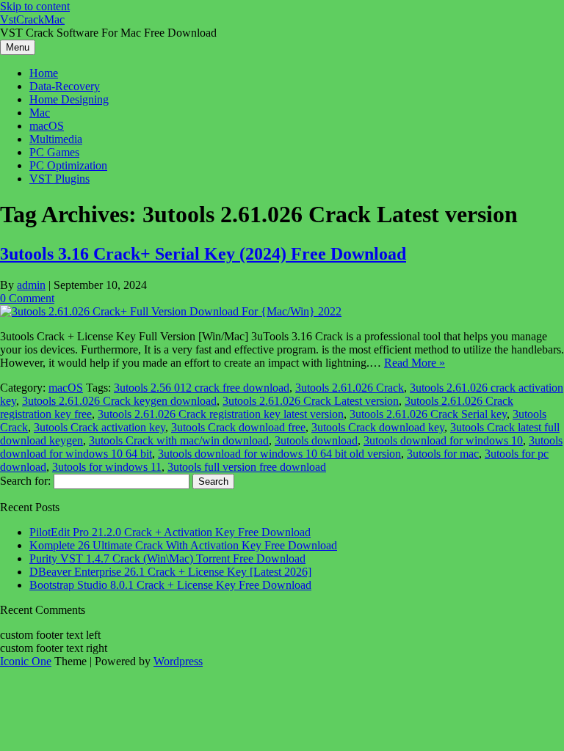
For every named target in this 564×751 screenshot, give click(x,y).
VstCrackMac (32, 19)
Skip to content (35, 6)
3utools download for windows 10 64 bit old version (279, 453)
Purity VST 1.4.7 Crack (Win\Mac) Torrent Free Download (167, 558)
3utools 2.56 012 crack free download (201, 387)
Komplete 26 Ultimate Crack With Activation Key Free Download (183, 545)
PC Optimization (68, 165)
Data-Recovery (64, 86)
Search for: (25, 481)
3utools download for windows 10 (443, 440)
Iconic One (25, 661)
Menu (17, 47)
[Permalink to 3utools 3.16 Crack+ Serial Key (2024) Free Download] (170, 311)
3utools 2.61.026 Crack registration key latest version (221, 414)
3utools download (316, 440)
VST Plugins (59, 178)
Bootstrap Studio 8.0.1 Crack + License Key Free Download (170, 585)
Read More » (414, 362)
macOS (46, 126)
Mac (39, 112)
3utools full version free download (246, 467)
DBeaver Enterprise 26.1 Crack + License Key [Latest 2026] (170, 571)
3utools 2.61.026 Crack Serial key (428, 414)
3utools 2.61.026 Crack (349, 387)
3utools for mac (443, 453)
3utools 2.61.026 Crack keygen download (119, 401)
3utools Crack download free (238, 427)
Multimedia (55, 139)
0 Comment (27, 298)
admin (31, 285)
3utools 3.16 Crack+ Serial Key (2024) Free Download (203, 253)
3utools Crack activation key (99, 427)
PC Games (54, 152)
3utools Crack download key (377, 427)
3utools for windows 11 (107, 467)
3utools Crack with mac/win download (179, 440)
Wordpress (178, 661)
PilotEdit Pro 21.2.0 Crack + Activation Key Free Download (170, 532)
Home (43, 73)
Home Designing (69, 99)
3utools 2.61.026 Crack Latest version (311, 401)
